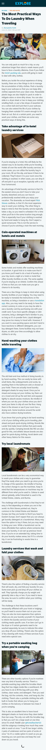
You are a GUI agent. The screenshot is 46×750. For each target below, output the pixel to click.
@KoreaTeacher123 (33, 722)
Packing (4, 10)
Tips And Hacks (15, 10)
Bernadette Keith (10, 28)
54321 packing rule (13, 73)
